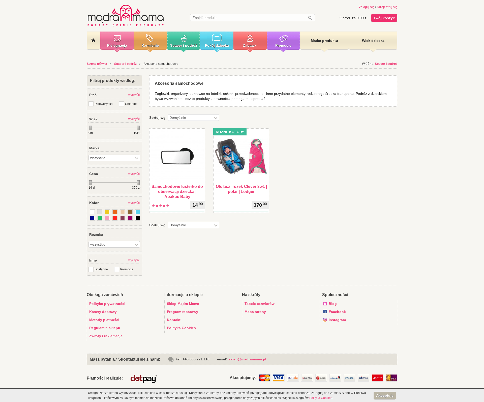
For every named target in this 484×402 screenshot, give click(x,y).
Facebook (337, 312)
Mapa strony (255, 312)
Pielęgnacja (117, 45)
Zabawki (250, 45)
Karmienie (150, 45)
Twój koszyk (384, 18)
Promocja (126, 269)
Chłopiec (131, 104)
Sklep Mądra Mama (183, 304)
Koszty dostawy (103, 312)
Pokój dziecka (217, 45)
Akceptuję (385, 395)
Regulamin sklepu (104, 328)
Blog (333, 304)
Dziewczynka (104, 104)
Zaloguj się (366, 7)
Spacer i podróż (183, 45)
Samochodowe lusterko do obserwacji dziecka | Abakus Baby (177, 191)
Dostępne (101, 269)
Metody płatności (104, 320)
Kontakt (173, 320)
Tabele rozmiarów (260, 304)
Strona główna (97, 64)
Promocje (283, 45)
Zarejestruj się (387, 7)
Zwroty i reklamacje (106, 336)
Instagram (337, 320)
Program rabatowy (182, 312)
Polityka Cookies (181, 328)
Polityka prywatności (107, 304)
